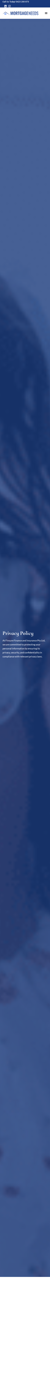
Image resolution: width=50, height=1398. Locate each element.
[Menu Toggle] (46, 13)
